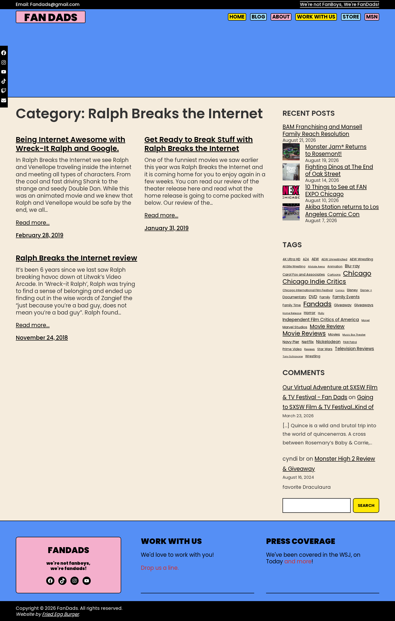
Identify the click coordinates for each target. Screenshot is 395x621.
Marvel (365, 320)
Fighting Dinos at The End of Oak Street (339, 170)
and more (298, 561)
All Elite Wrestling (294, 266)
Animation (334, 266)
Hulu (321, 313)
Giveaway (343, 305)
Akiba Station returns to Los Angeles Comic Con (342, 210)
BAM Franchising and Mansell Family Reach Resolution (322, 130)
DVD (313, 297)
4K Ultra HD (291, 259)
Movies (334, 334)
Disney (352, 290)
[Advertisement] (197, 61)
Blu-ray (352, 266)
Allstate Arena (316, 266)
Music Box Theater (354, 334)
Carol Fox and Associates (304, 274)
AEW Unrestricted (334, 259)
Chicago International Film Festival (308, 290)
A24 (306, 259)
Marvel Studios (295, 327)
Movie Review (327, 326)
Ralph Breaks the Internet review (76, 258)
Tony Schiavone (293, 356)
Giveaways (363, 305)
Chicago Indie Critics (314, 282)
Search (366, 505)
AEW (315, 259)
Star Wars (324, 349)
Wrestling (312, 356)
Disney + (366, 290)
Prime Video (292, 349)
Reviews (309, 349)
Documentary (294, 297)
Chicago (357, 273)
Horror (309, 312)
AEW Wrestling (361, 259)
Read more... (33, 222)
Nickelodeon (328, 341)
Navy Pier (291, 341)
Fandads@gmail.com (55, 4)
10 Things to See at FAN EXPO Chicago (336, 190)
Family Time (292, 305)
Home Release (292, 313)
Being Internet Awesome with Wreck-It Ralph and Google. (70, 144)
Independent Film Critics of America (321, 320)
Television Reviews (354, 349)
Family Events (346, 296)
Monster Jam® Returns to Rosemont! (335, 150)
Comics (339, 290)
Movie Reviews (304, 334)
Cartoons (334, 275)
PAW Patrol (350, 342)
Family (325, 297)
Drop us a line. (160, 568)
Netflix (308, 341)
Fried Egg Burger (60, 614)
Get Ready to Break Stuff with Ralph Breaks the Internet (198, 144)
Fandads (317, 304)
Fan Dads (50, 17)
